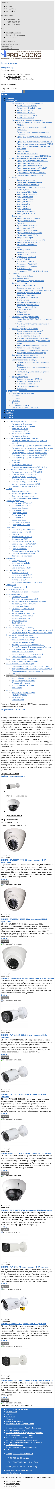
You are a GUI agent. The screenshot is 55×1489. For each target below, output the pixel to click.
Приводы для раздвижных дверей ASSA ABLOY (31, 450)
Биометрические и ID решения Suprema (29, 601)
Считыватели (17, 611)
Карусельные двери (15, 589)
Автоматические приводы (23, 652)
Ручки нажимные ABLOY (22, 536)
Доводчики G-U (18, 515)
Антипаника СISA (19, 580)
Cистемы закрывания (21, 522)
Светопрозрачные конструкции (20, 664)
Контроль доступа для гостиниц (20, 628)
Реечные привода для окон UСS (25, 486)
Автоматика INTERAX (20, 431)
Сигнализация (18, 700)
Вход (8, 35)
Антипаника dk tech (20, 572)
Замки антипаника (14, 1444)
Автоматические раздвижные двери (22, 1440)
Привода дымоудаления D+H (24, 476)
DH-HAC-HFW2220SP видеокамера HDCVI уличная (23, 1323)
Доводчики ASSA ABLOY (22, 503)
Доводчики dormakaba (21, 505)
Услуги (9, 417)
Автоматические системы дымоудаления (24, 469)
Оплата (15, 403)
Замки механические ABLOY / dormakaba (23, 1428)
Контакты (16, 400)
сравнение (5, 857)
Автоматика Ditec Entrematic (24, 426)
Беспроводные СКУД (20, 596)
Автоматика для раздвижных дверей (22, 438)
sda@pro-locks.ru (8, 84)
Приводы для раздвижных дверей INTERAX (30, 455)
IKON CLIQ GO (17, 697)
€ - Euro (9, 6)
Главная (4, 704)
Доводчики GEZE (19, 520)
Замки (9, 488)
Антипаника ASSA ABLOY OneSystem (27, 582)
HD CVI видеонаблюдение (23, 685)
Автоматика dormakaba (22, 424)
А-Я (7, 1449)
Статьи (9, 412)
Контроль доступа (14, 594)
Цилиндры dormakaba (21, 563)
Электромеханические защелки (25, 498)
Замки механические (21, 491)
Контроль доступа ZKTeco (23, 608)
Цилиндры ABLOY (19, 560)
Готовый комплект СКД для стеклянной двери (31, 647)
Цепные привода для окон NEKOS (26, 484)
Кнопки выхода (18, 625)
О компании (17, 396)
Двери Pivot (17, 673)
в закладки (6, 855)
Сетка (15, 819)
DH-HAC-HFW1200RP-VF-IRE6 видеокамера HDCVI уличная (27, 1380)
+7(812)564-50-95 (13, 24)
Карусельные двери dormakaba (25, 592)
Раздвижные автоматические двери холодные (32, 668)
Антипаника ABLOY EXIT (22, 575)
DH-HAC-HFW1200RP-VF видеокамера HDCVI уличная (24, 1267)
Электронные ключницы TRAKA (25, 661)
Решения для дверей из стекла (19, 635)
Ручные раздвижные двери (23, 640)
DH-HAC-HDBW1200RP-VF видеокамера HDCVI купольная (26, 1210)
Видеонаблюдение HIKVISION (24, 678)
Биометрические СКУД (21, 618)
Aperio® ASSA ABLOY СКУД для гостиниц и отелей (32, 630)
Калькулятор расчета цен (23, 393)
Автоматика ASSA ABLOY (22, 433)
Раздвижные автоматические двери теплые (31, 666)
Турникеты (11, 584)
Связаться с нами (13, 1481)
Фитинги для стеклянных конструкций (28, 644)
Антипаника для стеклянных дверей (27, 654)
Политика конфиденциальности (25, 408)
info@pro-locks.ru (13, 32)
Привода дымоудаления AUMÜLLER (27, 479)
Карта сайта (11, 1486)
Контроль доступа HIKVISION (24, 604)
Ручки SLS (16, 534)
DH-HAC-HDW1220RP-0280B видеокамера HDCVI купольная (27, 978)
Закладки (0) (11, 37)
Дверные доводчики (15, 500)
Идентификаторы (19, 620)
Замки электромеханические (24, 493)
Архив (9, 690)
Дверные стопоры (19, 548)
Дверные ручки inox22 (21, 532)
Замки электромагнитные (23, 496)
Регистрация (19, 35)
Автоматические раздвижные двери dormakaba (32, 448)
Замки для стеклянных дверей (25, 637)
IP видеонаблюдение (21, 683)
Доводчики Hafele (19, 512)
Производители (13, 1483)
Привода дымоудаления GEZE (24, 481)
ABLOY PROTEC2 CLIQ (20, 695)
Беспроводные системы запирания (21, 1447)
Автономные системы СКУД (23, 613)
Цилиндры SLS (18, 565)
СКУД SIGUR (17, 623)
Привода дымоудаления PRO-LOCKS (27, 472)
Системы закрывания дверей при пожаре (24, 1442)
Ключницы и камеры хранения (19, 659)
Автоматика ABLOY (20, 428)
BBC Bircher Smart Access (22, 464)
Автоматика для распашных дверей (21, 421)
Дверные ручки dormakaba (23, 529)
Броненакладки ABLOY (21, 568)
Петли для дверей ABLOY (22, 546)
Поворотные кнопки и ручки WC (25, 551)
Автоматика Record (20, 436)
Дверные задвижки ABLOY (23, 541)
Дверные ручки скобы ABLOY (24, 544)
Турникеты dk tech (19, 587)
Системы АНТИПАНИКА (15, 570)
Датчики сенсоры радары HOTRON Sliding (29, 467)
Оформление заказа (10, 48)
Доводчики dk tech (20, 508)
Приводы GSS (17, 462)
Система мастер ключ (15, 1430)
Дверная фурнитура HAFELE (23, 553)
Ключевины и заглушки (22, 556)
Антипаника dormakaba (22, 577)
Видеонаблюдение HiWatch (23, 680)
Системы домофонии (21, 606)
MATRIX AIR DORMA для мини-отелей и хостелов (32, 632)
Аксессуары (17, 688)
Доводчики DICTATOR (21, 524)
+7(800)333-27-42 (13, 19)
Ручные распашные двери (23, 642)
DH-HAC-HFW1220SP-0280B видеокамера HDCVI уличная (26, 1153)
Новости (10, 410)
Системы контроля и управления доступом (24, 1432)
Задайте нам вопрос (10, 773)
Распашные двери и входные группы (28, 671)
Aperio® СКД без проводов (23, 692)
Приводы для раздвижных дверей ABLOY (29, 452)
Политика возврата (20, 405)
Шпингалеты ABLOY (20, 539)
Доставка (16, 398)
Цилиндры (10, 558)
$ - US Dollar (11, 9)
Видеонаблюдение (14, 676)
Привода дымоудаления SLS (24, 474)
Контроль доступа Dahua (22, 616)
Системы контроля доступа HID (25, 599)
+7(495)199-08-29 (13, 22)
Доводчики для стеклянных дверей (27, 649)
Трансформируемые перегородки (26, 656)
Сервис (9, 415)
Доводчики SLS (18, 517)
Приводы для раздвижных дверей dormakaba (31, 445)
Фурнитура (11, 527)
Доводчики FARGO (19, 510)
